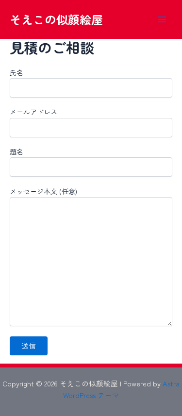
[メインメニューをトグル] (162, 19)
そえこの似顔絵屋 (56, 19)
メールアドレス (33, 111)
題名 (16, 151)
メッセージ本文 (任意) (43, 191)
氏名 (16, 72)
